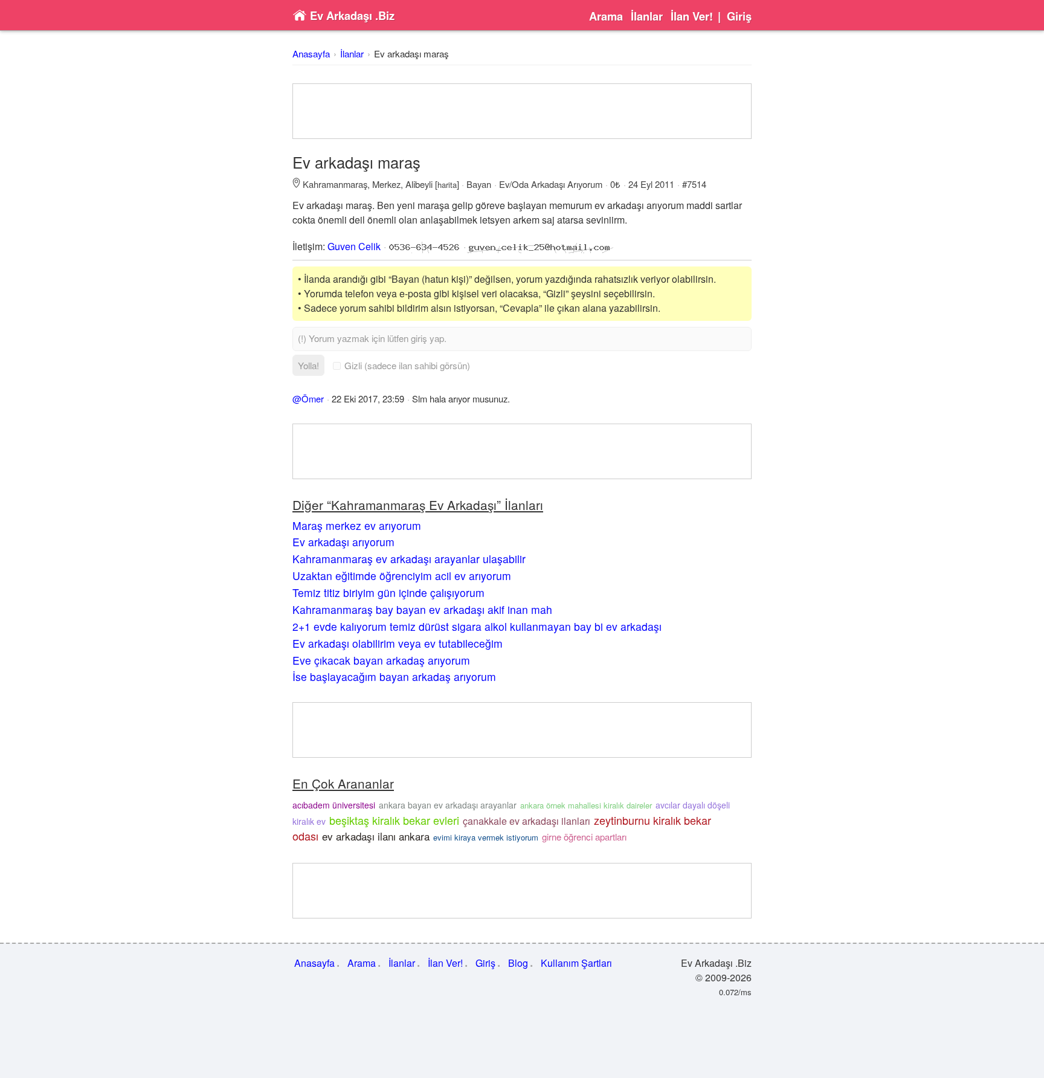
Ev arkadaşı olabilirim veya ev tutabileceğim (397, 643)
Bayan (478, 184)
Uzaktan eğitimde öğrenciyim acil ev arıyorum (401, 575)
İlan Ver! (692, 16)
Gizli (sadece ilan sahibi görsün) (407, 365)
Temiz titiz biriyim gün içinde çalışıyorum (388, 592)
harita (447, 184)
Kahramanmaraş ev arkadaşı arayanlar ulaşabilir (409, 558)
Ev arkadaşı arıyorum (343, 541)
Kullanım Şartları (576, 963)
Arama (606, 16)
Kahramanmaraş (335, 184)
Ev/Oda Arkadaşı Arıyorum (550, 184)
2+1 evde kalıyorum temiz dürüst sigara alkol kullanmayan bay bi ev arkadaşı (477, 626)
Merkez (386, 184)
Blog (518, 963)
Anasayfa (311, 53)
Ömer (312, 398)
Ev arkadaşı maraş (411, 53)
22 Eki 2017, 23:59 (368, 398)
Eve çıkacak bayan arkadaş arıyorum (381, 660)
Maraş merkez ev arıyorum (356, 525)
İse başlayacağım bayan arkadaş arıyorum (394, 676)
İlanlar (647, 16)
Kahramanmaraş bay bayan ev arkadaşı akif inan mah (422, 609)
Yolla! (308, 365)
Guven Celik (354, 246)
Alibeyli (419, 184)
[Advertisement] (522, 111)
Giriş (739, 16)
